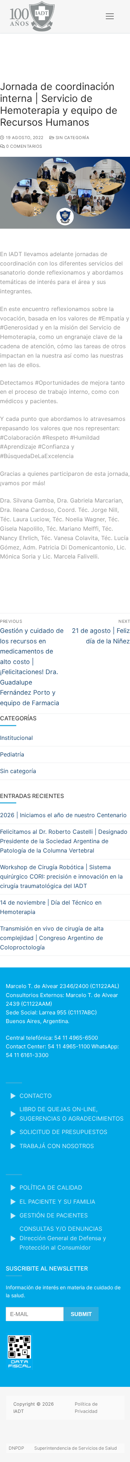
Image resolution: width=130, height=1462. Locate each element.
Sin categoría (71, 137)
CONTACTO (36, 1095)
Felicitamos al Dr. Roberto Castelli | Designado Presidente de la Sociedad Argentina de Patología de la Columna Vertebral (63, 841)
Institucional (16, 737)
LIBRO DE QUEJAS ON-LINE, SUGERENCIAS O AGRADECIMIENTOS (72, 1113)
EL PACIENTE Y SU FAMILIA (57, 1201)
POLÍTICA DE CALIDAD (51, 1187)
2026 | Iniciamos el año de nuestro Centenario (63, 815)
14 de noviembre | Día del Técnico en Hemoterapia (50, 907)
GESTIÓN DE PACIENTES (54, 1215)
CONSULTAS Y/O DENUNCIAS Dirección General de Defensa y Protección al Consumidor (63, 1238)
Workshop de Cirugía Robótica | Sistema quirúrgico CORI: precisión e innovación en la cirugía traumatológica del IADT (61, 876)
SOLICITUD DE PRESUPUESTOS (63, 1131)
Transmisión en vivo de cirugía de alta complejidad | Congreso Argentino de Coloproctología (52, 938)
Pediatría (12, 754)
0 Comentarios (23, 146)
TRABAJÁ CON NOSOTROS (57, 1146)
